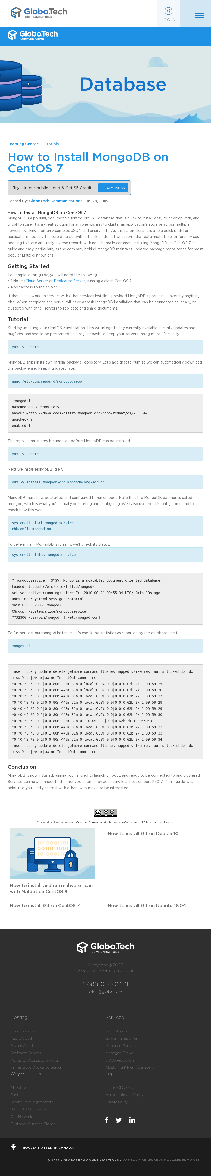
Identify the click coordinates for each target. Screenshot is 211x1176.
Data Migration (118, 1031)
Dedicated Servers (25, 1053)
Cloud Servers (22, 1031)
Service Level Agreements (32, 1102)
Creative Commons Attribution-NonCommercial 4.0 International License (125, 822)
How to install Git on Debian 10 (143, 833)
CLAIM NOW (113, 188)
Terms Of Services (121, 1087)
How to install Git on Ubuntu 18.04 (147, 905)
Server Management (123, 1038)
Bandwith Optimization (30, 1109)
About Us (18, 1087)
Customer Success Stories (32, 1124)
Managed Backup (121, 1045)
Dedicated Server (69, 281)
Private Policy (117, 1102)
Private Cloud (21, 1045)
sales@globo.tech (106, 991)
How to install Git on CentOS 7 (45, 905)
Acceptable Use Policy (124, 1095)
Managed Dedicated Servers (34, 1060)
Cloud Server (36, 281)
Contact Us (20, 1095)
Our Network (21, 1116)
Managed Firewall (120, 1053)
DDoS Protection (120, 1060)
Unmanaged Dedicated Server (35, 1067)
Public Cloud (21, 1038)
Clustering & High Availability (130, 1067)
